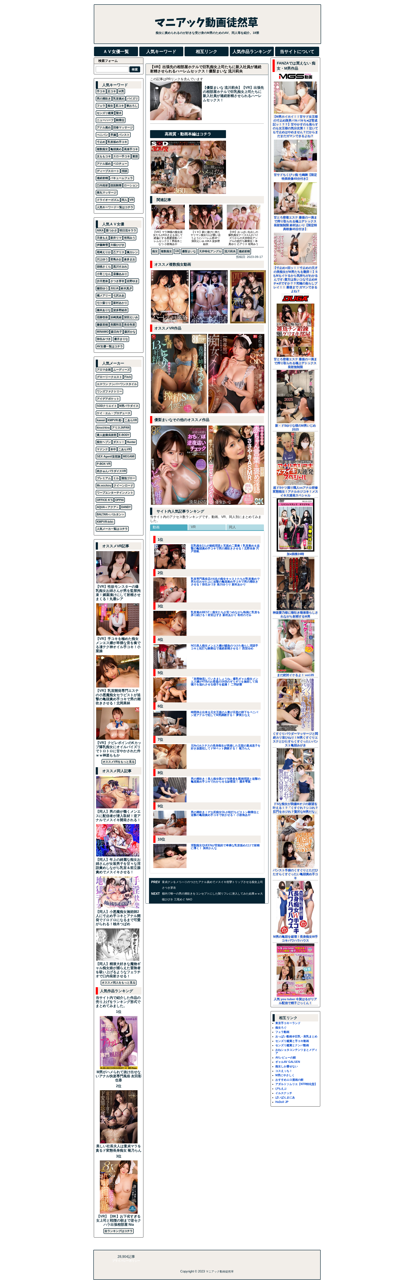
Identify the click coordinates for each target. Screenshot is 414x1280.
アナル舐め (104, 163)
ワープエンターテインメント (115, 492)
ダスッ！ (118, 442)
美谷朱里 (129, 324)
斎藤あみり (120, 274)
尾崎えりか (104, 252)
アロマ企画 (104, 369)
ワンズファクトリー (109, 391)
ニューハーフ (105, 120)
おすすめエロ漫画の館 (289, 1079)
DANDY (126, 507)
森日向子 (116, 331)
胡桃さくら (104, 266)
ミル (116, 478)
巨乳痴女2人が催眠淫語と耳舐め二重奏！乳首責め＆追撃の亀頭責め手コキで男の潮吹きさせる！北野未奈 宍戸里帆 (225, 548)
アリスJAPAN (120, 427)
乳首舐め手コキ (117, 141)
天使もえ (102, 237)
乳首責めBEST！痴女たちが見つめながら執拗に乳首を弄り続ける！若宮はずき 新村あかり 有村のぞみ (225, 614)
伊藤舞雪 (102, 244)
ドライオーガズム (108, 199)
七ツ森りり (104, 302)
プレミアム (104, 478)
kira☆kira (103, 427)
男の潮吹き (104, 98)
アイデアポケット (108, 398)
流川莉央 (230, 251)
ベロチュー (120, 163)
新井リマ (116, 237)
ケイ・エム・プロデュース (113, 413)
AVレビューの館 (285, 1057)
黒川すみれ (120, 266)
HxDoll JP (282, 1102)
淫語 (124, 171)
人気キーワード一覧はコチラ (115, 207)
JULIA (114, 288)
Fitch (127, 377)
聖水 (119, 113)
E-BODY (124, 435)
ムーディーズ (121, 369)
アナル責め (104, 127)
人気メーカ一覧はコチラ (112, 528)
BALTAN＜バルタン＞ (110, 514)
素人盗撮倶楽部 (106, 435)
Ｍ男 (121, 91)
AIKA (100, 230)
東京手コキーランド (288, 1023)
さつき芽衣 (117, 281)
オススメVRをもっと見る (119, 761)
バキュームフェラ (121, 178)
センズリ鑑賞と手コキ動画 (292, 1041)
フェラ (101, 105)
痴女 (155, 251)
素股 (135, 156)
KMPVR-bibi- (105, 521)
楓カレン (132, 252)
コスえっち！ (283, 1071)
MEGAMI (129, 456)
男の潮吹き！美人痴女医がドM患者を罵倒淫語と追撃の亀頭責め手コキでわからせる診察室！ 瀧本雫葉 (225, 780)
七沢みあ (118, 295)
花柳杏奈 (102, 317)
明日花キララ (127, 230)
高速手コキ (131, 149)
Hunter (131, 442)
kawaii (101, 420)
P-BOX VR (103, 463)
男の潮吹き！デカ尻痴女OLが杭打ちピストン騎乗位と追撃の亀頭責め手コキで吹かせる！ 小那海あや (225, 814)
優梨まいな (189, 251)
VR (177, 251)
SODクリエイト (107, 405)
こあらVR (131, 420)
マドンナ (102, 449)
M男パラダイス (128, 405)
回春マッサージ (123, 127)
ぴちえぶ (281, 1088)
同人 (232, 527)
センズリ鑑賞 (105, 113)
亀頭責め (116, 149)
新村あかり (120, 302)
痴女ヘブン (104, 442)
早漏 (113, 134)
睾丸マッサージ (106, 192)
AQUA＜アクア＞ (108, 507)
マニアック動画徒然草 (220, 1271)
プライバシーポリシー (126, 1260)
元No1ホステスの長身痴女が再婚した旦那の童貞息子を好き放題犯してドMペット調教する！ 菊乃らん (225, 747)
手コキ (101, 91)
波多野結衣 (120, 310)
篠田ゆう (102, 288)
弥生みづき (104, 339)
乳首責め (118, 98)
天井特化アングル (210, 251)
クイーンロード (123, 485)
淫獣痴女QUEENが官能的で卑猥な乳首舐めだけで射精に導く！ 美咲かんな (225, 847)
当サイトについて (297, 51)
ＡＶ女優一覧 (116, 51)
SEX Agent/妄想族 (109, 456)
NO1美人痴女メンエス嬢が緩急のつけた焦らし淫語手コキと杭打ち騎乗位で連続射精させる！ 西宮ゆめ (224, 647)
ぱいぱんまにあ (285, 1097)
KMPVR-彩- (115, 420)
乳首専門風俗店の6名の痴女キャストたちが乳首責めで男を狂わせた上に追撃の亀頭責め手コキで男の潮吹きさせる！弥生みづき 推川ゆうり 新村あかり (225, 581)
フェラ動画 (282, 1032)
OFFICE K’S (105, 500)
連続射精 (244, 251)
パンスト (124, 134)
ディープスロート (108, 171)
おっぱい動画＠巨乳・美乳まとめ (296, 1036)
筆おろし (132, 105)
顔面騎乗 (116, 185)
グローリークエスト (109, 377)
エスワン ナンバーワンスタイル (117, 384)
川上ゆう (102, 259)
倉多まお (129, 259)
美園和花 (116, 324)
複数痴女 (166, 251)
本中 (113, 449)
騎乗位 (120, 120)
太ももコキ (104, 156)
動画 (156, 527)
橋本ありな (104, 310)
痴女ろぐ (281, 1027)
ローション (131, 185)
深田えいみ (131, 317)
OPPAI (119, 500)
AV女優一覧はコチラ (110, 346)
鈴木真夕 (126, 288)
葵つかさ (111, 230)
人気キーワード (161, 51)
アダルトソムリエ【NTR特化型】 (296, 1084)
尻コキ (120, 105)
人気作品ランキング (251, 51)
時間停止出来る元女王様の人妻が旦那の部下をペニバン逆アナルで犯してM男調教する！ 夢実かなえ (224, 714)
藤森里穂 (102, 324)
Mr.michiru (104, 485)
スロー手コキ (121, 156)
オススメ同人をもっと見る (118, 982)
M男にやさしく (285, 1075)
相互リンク (206, 51)
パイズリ (132, 98)
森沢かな (130, 331)
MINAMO (102, 331)
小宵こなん (104, 274)
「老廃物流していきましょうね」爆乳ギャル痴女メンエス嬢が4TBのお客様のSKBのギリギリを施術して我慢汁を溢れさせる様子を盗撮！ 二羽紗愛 (224, 681)
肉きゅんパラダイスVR (111, 471)
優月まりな (121, 339)
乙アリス (118, 252)
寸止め (101, 141)
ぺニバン (102, 134)
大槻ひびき (117, 244)
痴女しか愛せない (286, 1066)
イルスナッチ (283, 1093)
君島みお (116, 259)
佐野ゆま (132, 281)
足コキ (112, 91)
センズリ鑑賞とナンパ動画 (292, 1045)
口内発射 (102, 185)
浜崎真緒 (116, 317)
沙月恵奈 (102, 281)
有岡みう (129, 237)
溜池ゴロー (128, 478)
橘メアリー (104, 295)
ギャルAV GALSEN (287, 1061)
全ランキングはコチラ (119, 1231)
